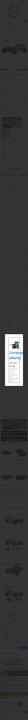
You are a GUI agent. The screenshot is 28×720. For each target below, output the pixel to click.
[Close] (21, 335)
